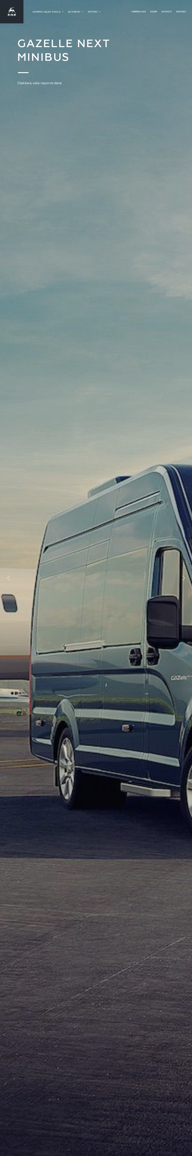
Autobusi (74, 12)
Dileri (153, 12)
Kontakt (181, 12)
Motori (93, 12)
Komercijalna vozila (47, 12)
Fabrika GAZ (139, 12)
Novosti (167, 12)
